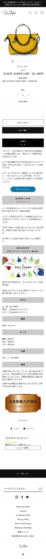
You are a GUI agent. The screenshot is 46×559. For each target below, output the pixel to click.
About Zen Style (23, 507)
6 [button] (23, 61)
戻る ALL (25, 473)
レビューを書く (23, 448)
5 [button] (21, 61)
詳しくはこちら (23, 189)
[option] (23, 3)
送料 (3, 81)
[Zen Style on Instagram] (16, 497)
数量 (23, 90)
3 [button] (17, 61)
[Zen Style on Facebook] (22, 497)
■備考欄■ (23, 101)
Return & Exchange (23, 524)
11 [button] (33, 61)
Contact (23, 511)
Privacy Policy (23, 519)
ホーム (20, 66)
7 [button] (25, 61)
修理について (23, 532)
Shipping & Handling (23, 528)
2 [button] (15, 61)
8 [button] (27, 61)
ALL (26, 66)
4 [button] (19, 61)
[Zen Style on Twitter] (27, 497)
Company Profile (23, 515)
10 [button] (31, 61)
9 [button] (29, 61)
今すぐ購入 (23, 130)
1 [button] (13, 61)
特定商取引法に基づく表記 (23, 536)
